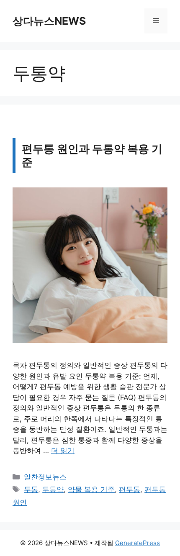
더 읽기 (63, 450)
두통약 (53, 489)
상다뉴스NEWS (49, 21)
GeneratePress (137, 543)
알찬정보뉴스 (45, 477)
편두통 (129, 489)
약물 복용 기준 (91, 489)
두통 (31, 489)
